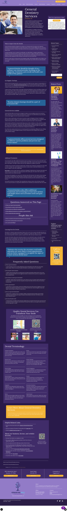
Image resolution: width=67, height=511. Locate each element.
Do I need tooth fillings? (11, 222)
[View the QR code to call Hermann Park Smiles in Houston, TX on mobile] (57, 259)
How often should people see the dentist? (14, 220)
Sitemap (9, 501)
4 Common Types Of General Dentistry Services (56, 196)
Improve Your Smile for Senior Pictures (56, 55)
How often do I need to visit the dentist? (14, 207)
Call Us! (61, 1)
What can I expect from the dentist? (13, 205)
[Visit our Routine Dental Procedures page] (37, 339)
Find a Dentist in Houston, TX (55, 72)
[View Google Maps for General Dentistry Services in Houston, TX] (18, 328)
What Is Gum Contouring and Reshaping (55, 232)
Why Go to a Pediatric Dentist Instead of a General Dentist (56, 67)
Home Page (28, 428)
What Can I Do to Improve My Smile (55, 61)
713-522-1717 (17, 415)
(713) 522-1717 (34, 34)
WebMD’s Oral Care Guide (14, 430)
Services (36, 4)
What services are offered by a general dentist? (15, 209)
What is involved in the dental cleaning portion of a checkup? (18, 218)
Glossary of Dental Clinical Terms (26, 425)
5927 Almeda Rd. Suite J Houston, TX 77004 (46, 1)
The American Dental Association (20, 84)
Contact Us (53, 4)
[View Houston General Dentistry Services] (11, 33)
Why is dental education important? (13, 213)
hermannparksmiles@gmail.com (56, 494)
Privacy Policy (5, 501)
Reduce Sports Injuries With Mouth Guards (56, 58)
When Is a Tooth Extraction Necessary (56, 64)
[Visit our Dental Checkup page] (14, 339)
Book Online (56, 20)
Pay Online (59, 4)
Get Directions (10, 475)
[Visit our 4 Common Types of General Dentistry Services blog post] (56, 192)
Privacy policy (60, 28)
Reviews (63, 4)
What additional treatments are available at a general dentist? (18, 211)
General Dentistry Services (14, 462)
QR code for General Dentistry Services (11, 464)
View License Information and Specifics (22, 448)
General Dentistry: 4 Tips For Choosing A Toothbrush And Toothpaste (56, 163)
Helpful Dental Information (55, 49)
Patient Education (42, 4)
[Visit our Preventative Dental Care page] (26, 339)
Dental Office (54, 238)
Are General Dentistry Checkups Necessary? (55, 97)
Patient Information (29, 4)
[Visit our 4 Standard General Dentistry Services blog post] (56, 125)
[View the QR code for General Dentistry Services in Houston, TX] (36, 327)
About (24, 4)
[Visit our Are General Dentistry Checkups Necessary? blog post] (56, 93)
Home (20, 4)
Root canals (7, 170)
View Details (15, 453)
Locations (48, 4)
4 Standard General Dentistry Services (54, 129)
